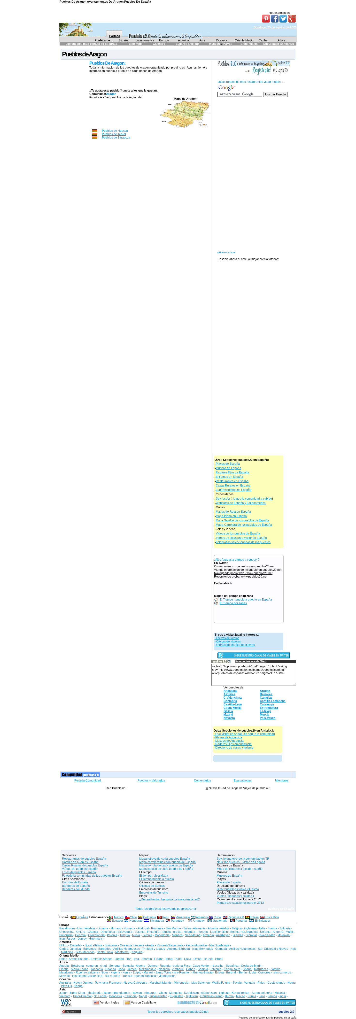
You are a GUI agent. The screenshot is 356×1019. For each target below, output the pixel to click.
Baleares (266, 694)
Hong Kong (77, 993)
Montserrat (122, 952)
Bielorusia (66, 935)
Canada (75, 945)
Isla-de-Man (267, 935)
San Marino (173, 928)
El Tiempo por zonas (233, 603)
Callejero (159, 44)
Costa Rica (271, 917)
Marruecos (261, 969)
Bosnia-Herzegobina (244, 932)
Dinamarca (108, 932)
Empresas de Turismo (153, 892)
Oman (197, 959)
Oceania (221, 40)
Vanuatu (249, 982)
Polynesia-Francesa (108, 982)
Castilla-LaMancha (273, 701)
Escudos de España (75, 882)
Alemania (199, 928)
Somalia (128, 965)
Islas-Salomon (200, 982)
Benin (243, 972)
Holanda (189, 932)
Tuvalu (237, 982)
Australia (65, 982)
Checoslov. (66, 932)
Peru (165, 917)
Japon (63, 993)
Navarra (229, 718)
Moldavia (284, 935)
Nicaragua (157, 920)
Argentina (202, 917)
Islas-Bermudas (202, 948)
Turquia (125, 935)
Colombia (149, 917)
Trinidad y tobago (153, 948)
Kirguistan (176, 996)
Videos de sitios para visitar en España (241, 538)
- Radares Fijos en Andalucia (233, 744)
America (183, 40)
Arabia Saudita (78, 959)
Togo (121, 969)
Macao (240, 996)
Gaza (187, 959)
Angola (64, 965)
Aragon (265, 691)
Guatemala (220, 920)
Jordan (119, 959)
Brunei (208, 959)
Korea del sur (240, 993)
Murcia (264, 714)
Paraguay (177, 920)
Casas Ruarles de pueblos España (85, 865)
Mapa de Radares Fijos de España (240, 869)
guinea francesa (145, 976)
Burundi (231, 972)
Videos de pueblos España (80, 869)
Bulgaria (285, 928)
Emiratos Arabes (101, 959)
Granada (221, 948)
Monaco (115, 928)
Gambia (203, 969)
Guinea (152, 965)
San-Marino (193, 935)
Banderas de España (76, 886)
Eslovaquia (124, 932)
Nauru (291, 982)
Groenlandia (96, 935)
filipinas (224, 993)
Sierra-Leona (79, 969)
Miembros (281, 780)
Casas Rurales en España (233, 485)
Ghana (247, 969)
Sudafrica (232, 965)
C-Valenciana (233, 697)
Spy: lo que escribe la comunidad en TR (243, 858)
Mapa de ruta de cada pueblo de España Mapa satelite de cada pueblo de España (166, 867)
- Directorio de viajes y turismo (233, 747)
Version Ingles (109, 1002)
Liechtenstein (86, 928)
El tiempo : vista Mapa (153, 875)
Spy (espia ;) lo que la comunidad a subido (244, 498)
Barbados (104, 948)
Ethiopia (215, 969)
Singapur (150, 993)
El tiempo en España (229, 477)
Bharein (146, 959)
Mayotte (64, 976)
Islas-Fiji (66, 986)
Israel (169, 959)
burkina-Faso (181, 965)
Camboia (130, 996)
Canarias (266, 697)
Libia (252, 972)
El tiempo (135, 44)
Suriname (111, 945)
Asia (202, 40)
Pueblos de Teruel (114, 134)
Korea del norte (262, 993)
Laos (262, 996)
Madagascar (166, 976)
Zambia (275, 969)
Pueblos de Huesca (115, 130)
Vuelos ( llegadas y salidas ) (235, 896)
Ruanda (165, 965)
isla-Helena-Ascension (87, 976)
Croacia (93, 932)
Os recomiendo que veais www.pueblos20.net (244, 566)
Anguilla (137, 952)
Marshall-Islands (160, 982)
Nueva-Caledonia (135, 982)
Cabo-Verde (201, 965)
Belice (98, 945)
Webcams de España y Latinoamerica (241, 503)
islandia (238, 935)
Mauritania (66, 972)
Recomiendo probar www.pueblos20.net (240, 576)
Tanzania (97, 969)
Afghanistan (209, 993)
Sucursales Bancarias (278, 44)
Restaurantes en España (232, 481)
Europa (164, 40)
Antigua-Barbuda (178, 948)
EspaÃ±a (82, 917)
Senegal (114, 965)
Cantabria (230, 701)
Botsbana (77, 965)
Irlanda (272, 928)
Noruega (129, 928)
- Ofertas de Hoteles (228, 641)
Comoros (264, 972)
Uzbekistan (191, 993)
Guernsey (95, 938)
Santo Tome (163, 972)
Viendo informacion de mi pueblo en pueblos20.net (247, 569)
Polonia (112, 935)
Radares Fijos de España (232, 472)
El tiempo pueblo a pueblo (156, 879)
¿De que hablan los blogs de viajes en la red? (169, 899)
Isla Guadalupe (219, 945)
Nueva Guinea (83, 982)
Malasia (280, 993)
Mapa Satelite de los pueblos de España (242, 520)
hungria (203, 932)
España (123, 40)
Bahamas (89, 948)
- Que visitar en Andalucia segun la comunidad (244, 734)
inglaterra (250, 928)
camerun (92, 965)
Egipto (137, 972)
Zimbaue (178, 969)
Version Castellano (143, 1002)
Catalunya (267, 704)
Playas (227, 44)
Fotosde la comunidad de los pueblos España (92, 875)
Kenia (126, 972)
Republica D (236, 917)
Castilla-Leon (233, 704)
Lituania (102, 928)
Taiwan (137, 993)
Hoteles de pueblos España (80, 862)
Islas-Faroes (67, 938)
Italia (262, 928)
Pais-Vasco (267, 718)
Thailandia (94, 993)
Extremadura (269, 708)
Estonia (140, 932)
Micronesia (181, 982)
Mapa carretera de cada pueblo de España (167, 862)
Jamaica (75, 948)
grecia (177, 932)
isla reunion (112, 976)
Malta (289, 932)
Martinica (67, 952)
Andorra (278, 932)
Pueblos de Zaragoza (116, 137)
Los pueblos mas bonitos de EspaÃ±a (91, 44)
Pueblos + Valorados (151, 780)
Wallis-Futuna (221, 982)
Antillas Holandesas (126, 948)
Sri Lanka (100, 996)
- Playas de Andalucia (228, 737)
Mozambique (147, 969)
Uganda (110, 969)
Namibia (164, 969)
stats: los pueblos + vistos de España (241, 862)
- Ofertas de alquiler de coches (235, 645)
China (163, 993)
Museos (215, 44)
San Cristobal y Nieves (273, 948)
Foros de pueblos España (79, 872)
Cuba (217, 917)
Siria (179, 959)
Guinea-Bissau (203, 972)
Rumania (157, 928)
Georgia (80, 935)
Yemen (132, 969)
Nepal (143, 996)
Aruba (150, 945)
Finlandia (153, 932)
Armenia (208, 935)
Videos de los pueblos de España (238, 533)
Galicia (228, 711)
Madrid (228, 714)
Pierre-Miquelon (196, 945)
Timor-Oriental (82, 996)
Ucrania (265, 932)
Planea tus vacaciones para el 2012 (240, 902)
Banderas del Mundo (76, 889)
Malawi (148, 972)
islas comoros (282, 972)
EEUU (63, 945)
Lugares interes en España (233, 490)
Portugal (143, 928)
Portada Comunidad (87, 780)
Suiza (187, 928)
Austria (224, 928)
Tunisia (127, 976)
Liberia (64, 969)
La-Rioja (265, 711)
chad (103, 965)
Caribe (263, 40)
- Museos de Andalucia (229, 740)
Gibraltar (251, 935)
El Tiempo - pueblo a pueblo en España (246, 599)
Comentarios (202, 780)
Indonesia (115, 996)
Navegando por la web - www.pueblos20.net (243, 573)
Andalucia (230, 691)
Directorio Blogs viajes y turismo (238, 889)
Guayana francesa (132, 945)
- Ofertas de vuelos (227, 638)
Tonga (78, 986)
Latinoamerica (144, 40)
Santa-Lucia (105, 952)
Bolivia (254, 917)
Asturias (229, 694)
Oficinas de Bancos (152, 886)
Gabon (190, 969)
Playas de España (228, 463)
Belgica (237, 928)
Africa (281, 40)
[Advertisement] (253, 178)
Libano (158, 959)
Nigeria (115, 972)
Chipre (80, 932)
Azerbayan (223, 935)
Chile (133, 917)
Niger (104, 972)
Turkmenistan (158, 996)
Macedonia (162, 935)
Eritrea (219, 972)
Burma (229, 996)
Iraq (136, 959)
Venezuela (183, 917)
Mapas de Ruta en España (233, 511)
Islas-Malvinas (85, 952)
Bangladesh (122, 993)
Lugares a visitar (187, 44)
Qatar (63, 959)
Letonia (147, 935)
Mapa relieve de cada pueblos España (164, 858)
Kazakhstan (67, 928)
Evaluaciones (243, 780)
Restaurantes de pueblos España (84, 858)
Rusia (136, 935)
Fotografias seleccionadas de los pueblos (243, 542)
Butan (108, 993)
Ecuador (117, 920)
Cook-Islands (276, 982)
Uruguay (199, 920)
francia (166, 932)
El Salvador (262, 920)
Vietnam (64, 996)
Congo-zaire (232, 969)
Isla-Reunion (182, 972)
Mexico (119, 917)
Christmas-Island (211, 996)
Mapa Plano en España (231, 516)
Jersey (82, 938)
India (282, 996)
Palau (261, 982)
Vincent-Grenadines (170, 945)
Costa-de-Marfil (251, 965)
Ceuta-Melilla (232, 708)
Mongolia (175, 993)
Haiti (293, 948)
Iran (129, 959)
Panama (241, 920)
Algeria (140, 965)
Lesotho (218, 965)
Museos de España (228, 468)
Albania (213, 928)
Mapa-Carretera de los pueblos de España (244, 524)
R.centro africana (87, 972)
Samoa (272, 996)
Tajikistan (192, 996)
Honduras (135, 920)
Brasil (88, 945)
